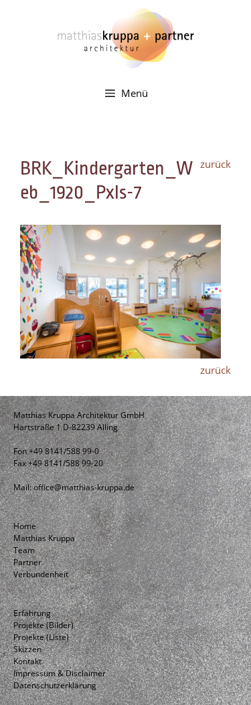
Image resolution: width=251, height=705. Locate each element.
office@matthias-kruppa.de (84, 487)
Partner (27, 562)
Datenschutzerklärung (54, 685)
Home (24, 526)
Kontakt (27, 661)
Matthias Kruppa (44, 538)
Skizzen (27, 649)
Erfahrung (32, 613)
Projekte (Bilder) (43, 625)
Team (24, 550)
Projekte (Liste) (41, 637)
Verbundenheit (40, 574)
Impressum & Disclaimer (59, 673)
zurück (215, 164)
